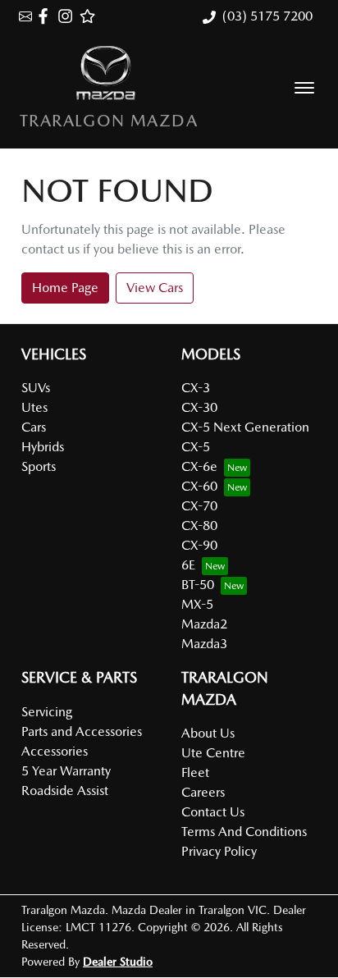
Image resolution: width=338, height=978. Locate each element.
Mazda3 (204, 643)
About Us (208, 733)
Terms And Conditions (244, 831)
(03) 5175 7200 (267, 16)
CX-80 (199, 525)
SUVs (35, 387)
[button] (304, 87)
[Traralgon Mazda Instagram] (68, 16)
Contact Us (212, 812)
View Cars (154, 287)
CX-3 (195, 387)
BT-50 (197, 584)
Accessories (54, 751)
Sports (38, 466)
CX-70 (199, 506)
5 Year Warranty (66, 771)
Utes (34, 407)
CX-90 (199, 545)
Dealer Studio (118, 961)
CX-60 (199, 486)
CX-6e (199, 466)
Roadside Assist (64, 790)
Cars (33, 427)
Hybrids (42, 447)
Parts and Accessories (81, 731)
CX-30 (199, 407)
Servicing (46, 712)
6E (188, 565)
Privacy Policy (219, 851)
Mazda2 (204, 624)
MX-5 (197, 604)
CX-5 (195, 447)
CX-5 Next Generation (245, 427)
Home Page (65, 287)
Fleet (195, 772)
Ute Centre (213, 753)
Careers (203, 792)
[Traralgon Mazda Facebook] (46, 16)
